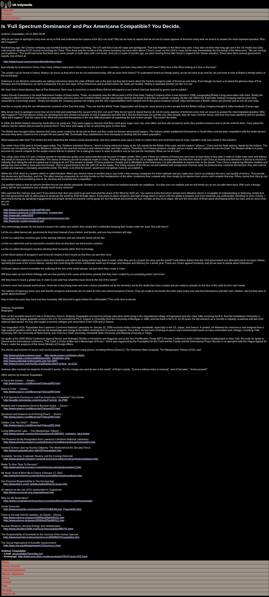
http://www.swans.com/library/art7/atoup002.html (31, 417)
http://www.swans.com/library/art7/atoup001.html (31, 425)
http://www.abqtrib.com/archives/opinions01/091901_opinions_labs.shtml (46, 433)
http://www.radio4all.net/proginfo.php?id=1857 (30, 361)
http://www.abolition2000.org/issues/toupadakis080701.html (38, 529)
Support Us (8, 593)
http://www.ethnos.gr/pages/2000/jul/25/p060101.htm (33, 520)
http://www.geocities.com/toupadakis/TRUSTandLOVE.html (52, 556)
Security (7, 590)
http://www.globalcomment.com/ (22, 355)
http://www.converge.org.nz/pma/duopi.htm (28, 492)
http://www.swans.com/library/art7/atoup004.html (31, 391)
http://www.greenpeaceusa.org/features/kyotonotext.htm (36, 218)
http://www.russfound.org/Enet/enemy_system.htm (33, 212)
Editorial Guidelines (13, 570)
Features (7, 14)
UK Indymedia (22, 4)
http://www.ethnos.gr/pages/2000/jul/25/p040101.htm (33, 517)
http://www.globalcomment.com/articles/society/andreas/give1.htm (42, 467)
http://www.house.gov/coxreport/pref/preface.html (32, 61)
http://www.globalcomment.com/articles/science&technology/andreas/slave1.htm (50, 459)
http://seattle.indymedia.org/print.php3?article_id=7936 (35, 400)
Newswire (7, 10)
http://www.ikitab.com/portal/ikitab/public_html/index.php (36, 358)
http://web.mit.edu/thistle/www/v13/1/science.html (32, 545)
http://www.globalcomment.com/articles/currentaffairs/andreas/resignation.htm (49, 442)
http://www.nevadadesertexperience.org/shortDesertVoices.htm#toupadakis (47, 501)
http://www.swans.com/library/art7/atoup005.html (31, 383)
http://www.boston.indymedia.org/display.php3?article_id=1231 (40, 363)
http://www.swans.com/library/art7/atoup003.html (31, 408)
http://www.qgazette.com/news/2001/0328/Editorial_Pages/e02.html (42, 509)
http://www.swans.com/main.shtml (64, 355)
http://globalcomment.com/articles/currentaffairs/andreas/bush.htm (42, 475)
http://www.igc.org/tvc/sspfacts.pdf (23, 221)
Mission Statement (13, 574)
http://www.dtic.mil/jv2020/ (18, 215)
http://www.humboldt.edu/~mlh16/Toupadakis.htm (32, 450)
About (5, 578)
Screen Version (11, 18)
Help (4, 586)
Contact (6, 582)
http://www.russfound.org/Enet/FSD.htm (26, 210)
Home (5, 562)
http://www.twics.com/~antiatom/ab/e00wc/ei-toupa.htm (35, 484)
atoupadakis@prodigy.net (27, 553)
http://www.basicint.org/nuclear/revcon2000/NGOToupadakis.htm (41, 537)
